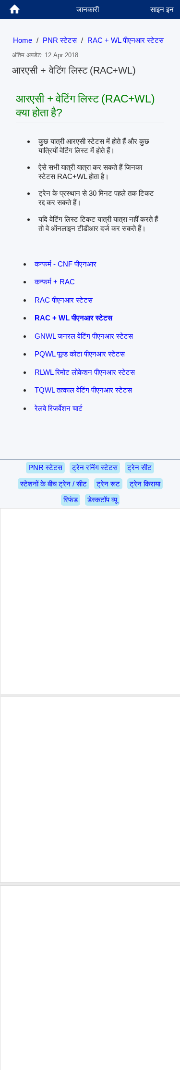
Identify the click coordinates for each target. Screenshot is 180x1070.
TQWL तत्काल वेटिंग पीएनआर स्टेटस (83, 390)
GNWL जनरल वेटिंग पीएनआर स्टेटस (84, 336)
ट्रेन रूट (108, 484)
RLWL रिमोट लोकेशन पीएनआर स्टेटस (85, 372)
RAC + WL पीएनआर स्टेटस (125, 40)
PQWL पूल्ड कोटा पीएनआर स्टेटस (80, 354)
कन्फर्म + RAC (55, 282)
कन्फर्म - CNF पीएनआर (65, 264)
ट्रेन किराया (145, 484)
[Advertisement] (90, 601)
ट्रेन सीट (139, 467)
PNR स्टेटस (60, 40)
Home (22, 40)
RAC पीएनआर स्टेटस (64, 300)
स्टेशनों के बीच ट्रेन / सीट (53, 484)
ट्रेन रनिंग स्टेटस (95, 467)
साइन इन (162, 9)
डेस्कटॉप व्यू (102, 500)
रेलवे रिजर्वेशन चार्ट (59, 408)
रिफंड (70, 500)
